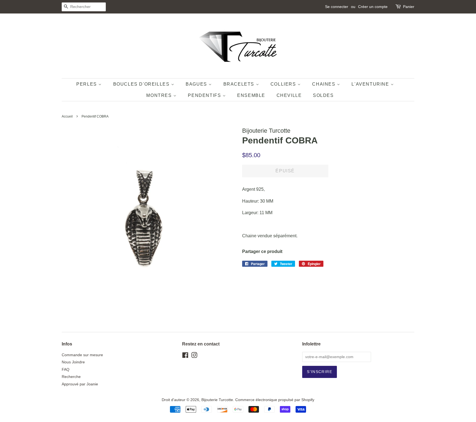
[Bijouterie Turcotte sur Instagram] (194, 356)
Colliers (284, 84)
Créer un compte (373, 6)
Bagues (197, 84)
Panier (408, 6)
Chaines (324, 84)
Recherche (71, 377)
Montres (159, 95)
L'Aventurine (371, 84)
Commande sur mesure (82, 355)
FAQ (65, 369)
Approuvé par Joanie (80, 384)
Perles (87, 84)
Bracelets (239, 84)
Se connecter (336, 6)
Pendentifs (205, 95)
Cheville (289, 95)
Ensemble (251, 95)
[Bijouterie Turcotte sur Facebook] (185, 356)
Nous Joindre (73, 362)
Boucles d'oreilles (142, 84)
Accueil (67, 116)
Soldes (323, 95)
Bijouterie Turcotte (217, 400)
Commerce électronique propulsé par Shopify (274, 400)
